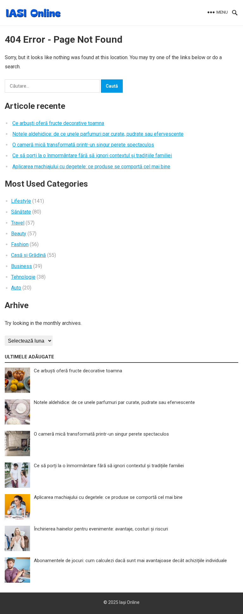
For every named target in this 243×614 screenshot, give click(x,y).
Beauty (18, 234)
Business (21, 266)
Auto (16, 288)
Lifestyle (21, 201)
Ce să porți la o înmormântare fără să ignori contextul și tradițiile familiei (92, 155)
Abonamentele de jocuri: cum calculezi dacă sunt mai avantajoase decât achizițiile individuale (130, 560)
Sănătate (21, 212)
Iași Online (129, 602)
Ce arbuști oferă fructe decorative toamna (58, 123)
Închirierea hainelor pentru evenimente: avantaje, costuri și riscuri (101, 529)
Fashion (19, 244)
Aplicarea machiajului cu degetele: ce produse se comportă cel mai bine (91, 167)
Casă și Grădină (28, 255)
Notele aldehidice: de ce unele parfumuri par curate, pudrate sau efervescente (98, 134)
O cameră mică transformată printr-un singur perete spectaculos (83, 145)
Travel (17, 223)
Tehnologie (23, 277)
